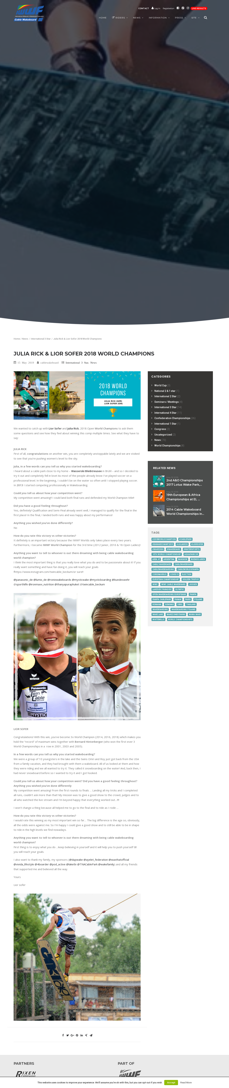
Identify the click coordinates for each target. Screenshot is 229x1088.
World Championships (167, 445)
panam (177, 599)
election (186, 574)
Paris (188, 599)
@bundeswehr (121, 579)
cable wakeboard (161, 564)
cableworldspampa (188, 569)
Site (194, 17)
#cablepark (185, 539)
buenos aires (198, 559)
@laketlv (71, 864)
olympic (179, 589)
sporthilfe (22, 584)
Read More (186, 1082)
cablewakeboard (184, 564)
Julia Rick (73, 428)
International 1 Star (165, 423)
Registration (168, 8)
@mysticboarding (100, 579)
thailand (191, 604)
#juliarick (182, 544)
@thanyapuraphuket (67, 584)
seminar (169, 604)
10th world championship (166, 554)
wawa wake (195, 614)
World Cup (160, 385)
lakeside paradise (162, 589)
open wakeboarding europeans (169, 594)
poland (198, 599)
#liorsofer (197, 544)
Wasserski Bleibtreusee (86, 471)
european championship (165, 579)
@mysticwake (80, 579)
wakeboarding (160, 609)
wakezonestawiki (176, 614)
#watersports (192, 549)
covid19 (174, 574)
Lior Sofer (55, 428)
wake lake (157, 614)
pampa (193, 594)
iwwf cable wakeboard (173, 584)
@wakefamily (106, 864)
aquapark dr (191, 554)
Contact (143, 8)
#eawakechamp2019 (162, 544)
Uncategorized (163, 434)
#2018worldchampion (164, 539)
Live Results (199, 8)
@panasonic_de (23, 579)
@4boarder (42, 864)
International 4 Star (165, 412)
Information (158, 17)
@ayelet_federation (96, 859)
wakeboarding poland (183, 609)
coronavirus (159, 574)
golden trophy (190, 579)
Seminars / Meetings (166, 401)
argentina (169, 559)
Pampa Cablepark (161, 599)
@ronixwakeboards (59, 579)
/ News (24, 338)
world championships (180, 619)
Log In (157, 8)
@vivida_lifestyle (24, 864)
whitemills (158, 619)
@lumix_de (40, 579)
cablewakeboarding (163, 569)
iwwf (155, 584)
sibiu (179, 604)
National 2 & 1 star (165, 391)
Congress (160, 429)
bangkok (182, 559)
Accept (171, 1082)
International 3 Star (41, 338)
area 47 (156, 559)
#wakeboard (173, 549)
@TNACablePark (87, 864)
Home (103, 17)
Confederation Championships (172, 418)
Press (179, 17)
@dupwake (76, 859)
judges (193, 584)
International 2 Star (165, 396)
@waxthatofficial (119, 859)
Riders (120, 17)
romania (156, 604)
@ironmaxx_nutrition (41, 584)
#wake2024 (157, 549)
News (136, 17)
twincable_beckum (93, 584)
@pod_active (57, 864)
